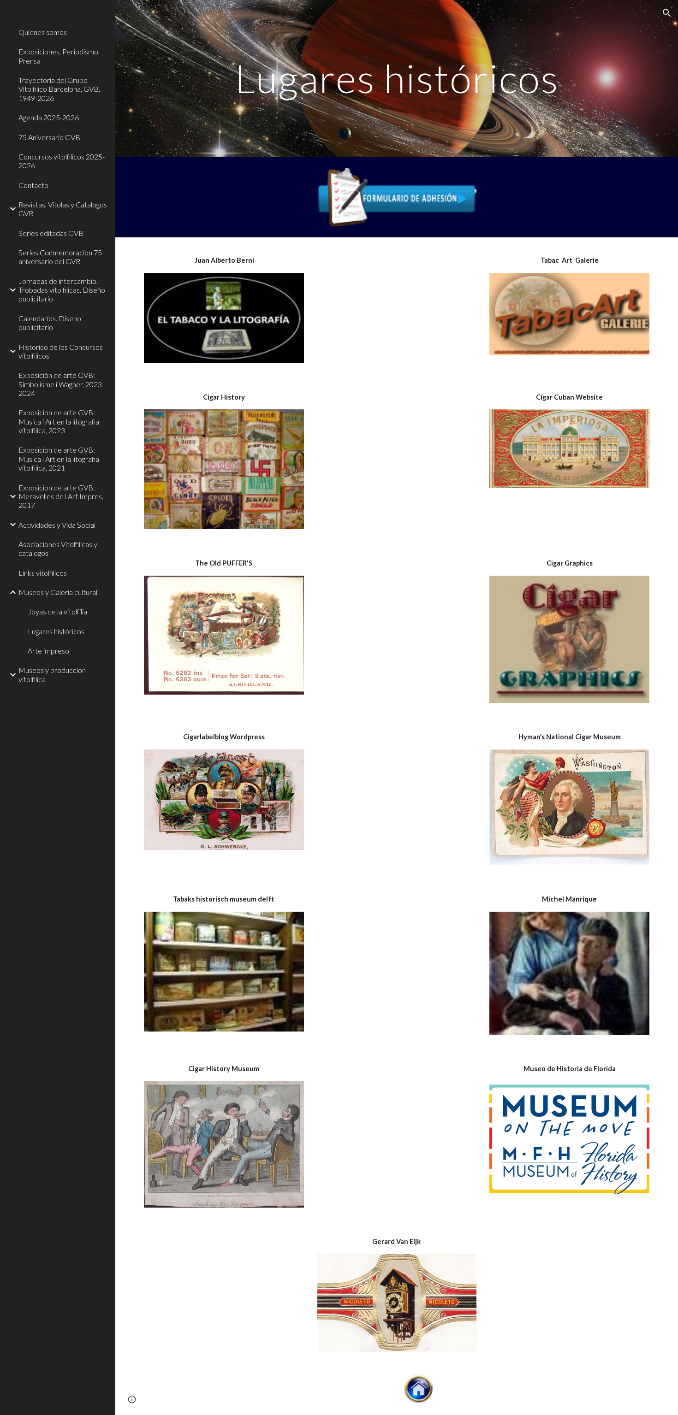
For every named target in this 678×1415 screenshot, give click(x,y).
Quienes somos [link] (42, 32)
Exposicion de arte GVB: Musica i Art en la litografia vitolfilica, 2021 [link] (58, 458)
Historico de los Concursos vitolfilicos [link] (60, 351)
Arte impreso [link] (48, 650)
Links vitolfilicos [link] (42, 572)
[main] (396, 78)
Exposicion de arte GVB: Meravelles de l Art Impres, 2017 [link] (60, 496)
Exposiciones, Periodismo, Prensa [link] (59, 56)
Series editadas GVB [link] (50, 233)
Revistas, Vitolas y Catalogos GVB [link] (62, 209)
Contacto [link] (33, 185)
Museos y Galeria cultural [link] (57, 592)
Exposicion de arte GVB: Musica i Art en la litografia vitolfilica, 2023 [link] (58, 421)
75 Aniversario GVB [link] (49, 137)
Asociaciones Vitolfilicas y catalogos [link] (57, 548)
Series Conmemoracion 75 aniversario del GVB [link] (60, 256)
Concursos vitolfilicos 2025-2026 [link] (61, 161)
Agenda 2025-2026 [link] (48, 117)
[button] (667, 13)
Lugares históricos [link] (56, 631)
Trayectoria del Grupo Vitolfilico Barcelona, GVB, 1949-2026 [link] (59, 89)
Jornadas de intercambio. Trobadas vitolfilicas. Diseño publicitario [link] (61, 290)
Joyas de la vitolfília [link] (57, 611)
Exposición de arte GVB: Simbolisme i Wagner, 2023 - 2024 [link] (62, 384)
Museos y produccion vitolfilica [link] (52, 674)
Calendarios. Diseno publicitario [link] (49, 322)
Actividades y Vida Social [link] (56, 524)
